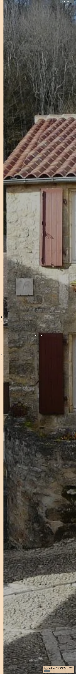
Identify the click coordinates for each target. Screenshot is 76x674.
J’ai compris (47, 671)
